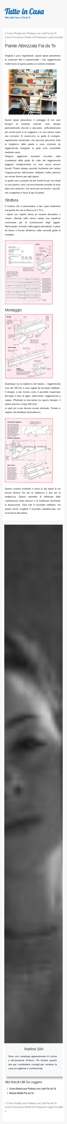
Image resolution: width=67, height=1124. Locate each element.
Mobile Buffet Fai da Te (21, 1093)
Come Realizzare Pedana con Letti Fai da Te (31, 33)
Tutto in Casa (24, 11)
